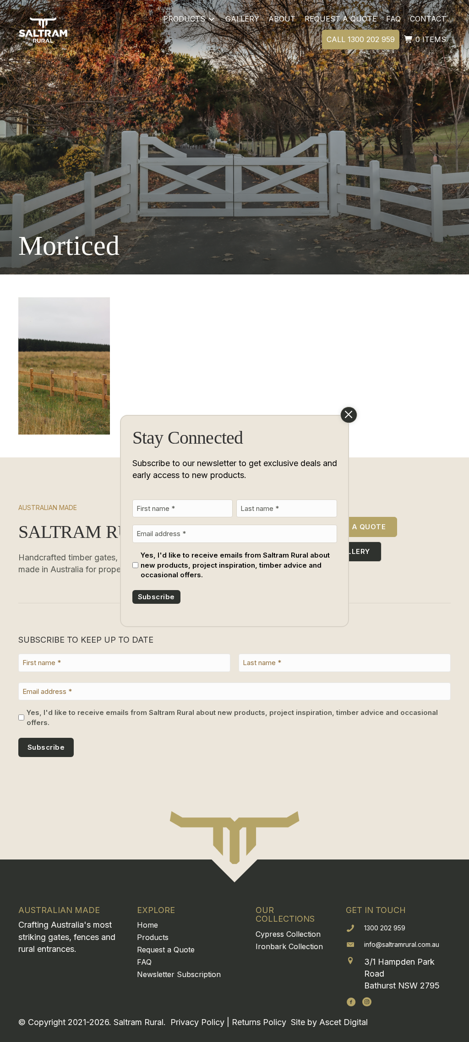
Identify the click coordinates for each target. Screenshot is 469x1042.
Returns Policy (259, 1022)
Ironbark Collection (289, 946)
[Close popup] (348, 415)
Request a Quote (166, 949)
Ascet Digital (343, 1022)
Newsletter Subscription (179, 974)
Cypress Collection (288, 934)
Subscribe (156, 596)
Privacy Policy (197, 1022)
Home (147, 924)
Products (153, 937)
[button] (351, 1001)
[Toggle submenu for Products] (211, 19)
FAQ (144, 962)
